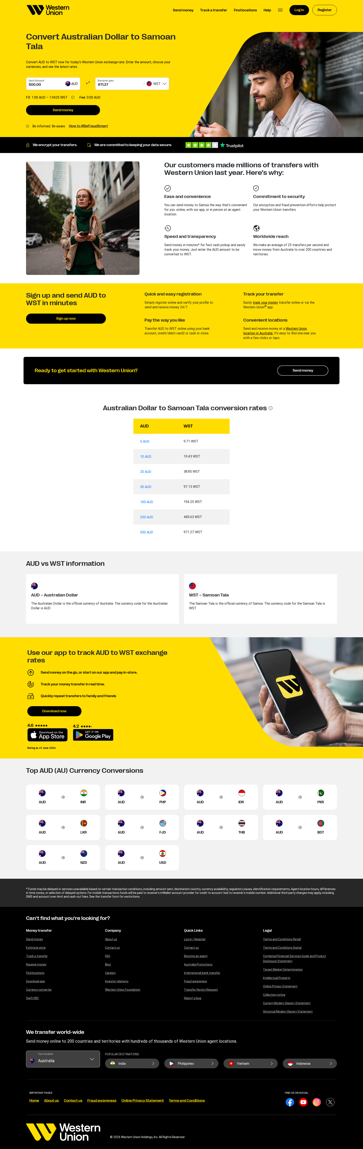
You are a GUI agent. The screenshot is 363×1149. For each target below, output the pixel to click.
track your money (265, 302)
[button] (280, 10)
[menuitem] (48, 10)
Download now (54, 711)
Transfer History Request (201, 990)
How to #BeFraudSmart (88, 126)
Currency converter (39, 990)
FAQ (107, 956)
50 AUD (145, 487)
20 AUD (145, 472)
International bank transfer (202, 973)
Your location (45, 1053)
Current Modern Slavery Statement (286, 1003)
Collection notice (274, 995)
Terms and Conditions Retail (282, 939)
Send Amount (36, 80)
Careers (110, 973)
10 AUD (145, 456)
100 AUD (146, 502)
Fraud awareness (195, 981)
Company (113, 931)
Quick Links (193, 931)
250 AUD (146, 517)
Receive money (36, 964)
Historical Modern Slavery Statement (288, 1011)
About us (111, 939)
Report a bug (192, 998)
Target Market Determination (283, 969)
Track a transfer (37, 956)
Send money (63, 110)
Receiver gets (106, 80)
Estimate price (36, 948)
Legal (267, 931)
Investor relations (116, 981)
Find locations (35, 973)
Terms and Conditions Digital (282, 948)
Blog (108, 964)
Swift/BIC (32, 998)
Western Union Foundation (122, 990)
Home (34, 1101)
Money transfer (39, 931)
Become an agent (196, 956)
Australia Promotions (198, 964)
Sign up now (66, 319)
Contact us (112, 948)
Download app (35, 981)
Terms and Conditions (187, 1101)
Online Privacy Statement (280, 986)
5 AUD (144, 441)
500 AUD (146, 532)
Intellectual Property (276, 978)
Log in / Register (195, 939)
